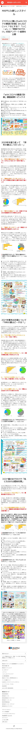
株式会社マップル (5, 695)
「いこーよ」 (9, 46)
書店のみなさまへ (5, 653)
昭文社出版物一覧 (5, 665)
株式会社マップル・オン (7, 700)
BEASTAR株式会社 (6, 702)
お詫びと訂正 (4, 660)
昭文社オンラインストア (7, 667)
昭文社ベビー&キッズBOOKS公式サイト (10, 677)
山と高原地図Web (5, 675)
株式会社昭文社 (5, 693)
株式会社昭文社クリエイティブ (8, 697)
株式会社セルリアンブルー (7, 706)
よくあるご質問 (5, 719)
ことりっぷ (4, 671)
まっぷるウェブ (5, 669)
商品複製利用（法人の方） (7, 715)
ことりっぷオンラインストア (7, 673)
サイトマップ (4, 717)
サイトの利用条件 (5, 711)
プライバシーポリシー (6, 709)
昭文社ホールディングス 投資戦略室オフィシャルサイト (13, 663)
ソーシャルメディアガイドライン (8, 713)
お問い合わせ (4, 721)
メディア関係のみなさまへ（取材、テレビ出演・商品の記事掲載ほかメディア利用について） (13, 657)
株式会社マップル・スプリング (8, 704)
